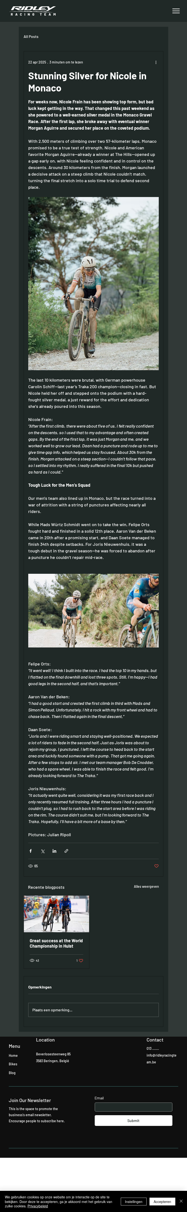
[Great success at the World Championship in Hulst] (56, 914)
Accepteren (162, 1201)
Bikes (13, 1064)
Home (13, 1055)
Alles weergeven (146, 886)
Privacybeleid (38, 1205)
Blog (12, 1073)
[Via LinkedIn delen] (54, 851)
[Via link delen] (66, 851)
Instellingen (133, 1201)
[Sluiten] (181, 1201)
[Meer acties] (156, 62)
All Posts (31, 36)
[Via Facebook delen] (30, 851)
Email (99, 1098)
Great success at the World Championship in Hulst (56, 943)
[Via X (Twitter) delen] (42, 851)
